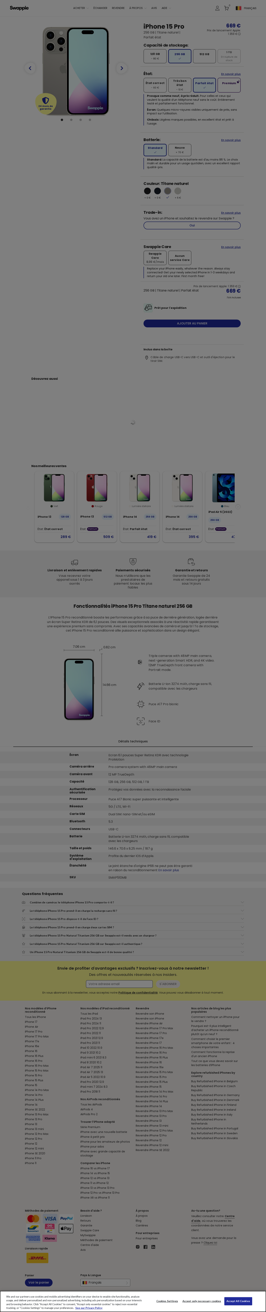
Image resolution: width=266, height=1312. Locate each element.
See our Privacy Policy (88, 1307)
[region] (133, 1301)
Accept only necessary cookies (201, 1301)
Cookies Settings (167, 1301)
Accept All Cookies (238, 1301)
